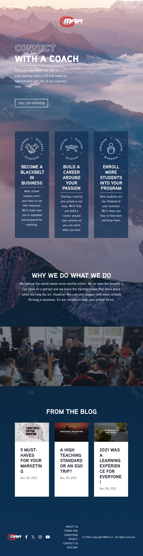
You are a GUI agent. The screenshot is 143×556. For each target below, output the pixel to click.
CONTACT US (70, 543)
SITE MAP (72, 547)
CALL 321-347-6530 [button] (31, 103)
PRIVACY (73, 539)
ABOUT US (72, 526)
